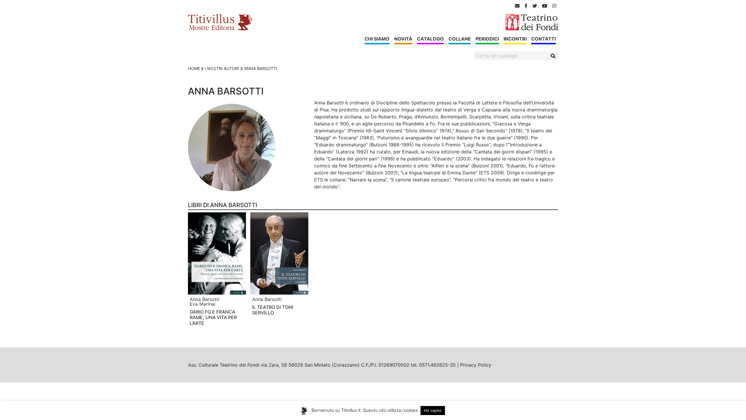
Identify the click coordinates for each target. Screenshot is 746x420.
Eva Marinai (202, 304)
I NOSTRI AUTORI (222, 68)
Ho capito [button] (432, 410)
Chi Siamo (377, 39)
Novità (403, 39)
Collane (459, 39)
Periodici (487, 39)
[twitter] (534, 6)
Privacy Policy (475, 365)
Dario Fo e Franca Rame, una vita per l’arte (213, 317)
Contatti (543, 39)
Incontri (515, 39)
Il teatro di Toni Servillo (272, 310)
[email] (517, 6)
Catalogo (430, 39)
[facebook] (526, 6)
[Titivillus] (220, 22)
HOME (194, 68)
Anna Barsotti (204, 299)
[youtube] (544, 6)
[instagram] (554, 6)
